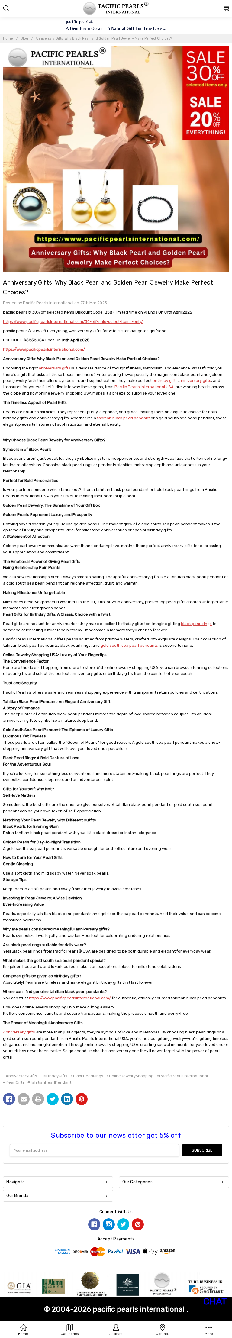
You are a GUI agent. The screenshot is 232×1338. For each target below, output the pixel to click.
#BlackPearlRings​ (86, 1076)
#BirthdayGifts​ (53, 1076)
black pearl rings (196, 623)
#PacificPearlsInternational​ (182, 1076)
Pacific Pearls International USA (144, 387)
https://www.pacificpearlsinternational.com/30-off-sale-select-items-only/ (73, 321)
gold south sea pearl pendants (129, 645)
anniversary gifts (54, 368)
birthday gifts (165, 380)
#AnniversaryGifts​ (20, 1076)
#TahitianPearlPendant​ (49, 1082)
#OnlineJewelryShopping (129, 1076)
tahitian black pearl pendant (123, 418)
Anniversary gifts (19, 1032)
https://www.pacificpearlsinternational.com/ (44, 349)
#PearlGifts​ (13, 1082)
